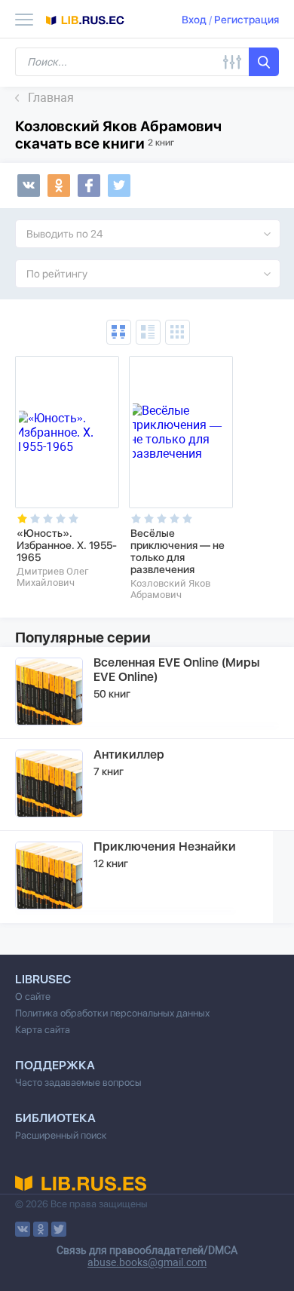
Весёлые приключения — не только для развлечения (177, 551)
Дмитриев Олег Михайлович (52, 577)
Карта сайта (42, 1029)
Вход (194, 20)
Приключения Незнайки (164, 846)
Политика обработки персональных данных (112, 1013)
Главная (51, 97)
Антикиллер (128, 754)
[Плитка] (177, 332)
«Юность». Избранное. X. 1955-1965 (67, 545)
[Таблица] (118, 332)
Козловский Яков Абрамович (170, 589)
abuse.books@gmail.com (147, 1262)
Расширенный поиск (61, 1135)
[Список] (148, 332)
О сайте (33, 996)
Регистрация (246, 20)
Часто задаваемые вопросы (78, 1082)
